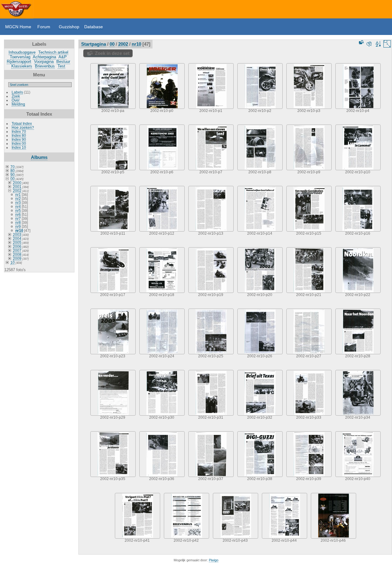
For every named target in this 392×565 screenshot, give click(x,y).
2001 (17, 187)
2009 (17, 258)
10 (12, 262)
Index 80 (19, 135)
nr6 (18, 215)
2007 (17, 250)
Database (93, 26)
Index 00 (19, 143)
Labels (17, 92)
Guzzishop (69, 26)
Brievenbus (45, 66)
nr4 (18, 207)
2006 (17, 246)
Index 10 (19, 147)
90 (12, 175)
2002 (17, 191)
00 (12, 179)
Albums (39, 157)
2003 (17, 234)
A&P (62, 57)
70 (12, 167)
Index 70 (19, 131)
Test (61, 66)
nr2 (18, 199)
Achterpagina (44, 57)
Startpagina (93, 44)
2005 (17, 242)
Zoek (16, 96)
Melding (18, 104)
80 (12, 171)
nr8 (18, 223)
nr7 (18, 219)
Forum (43, 26)
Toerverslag (20, 57)
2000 (17, 183)
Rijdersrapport (19, 61)
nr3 (18, 203)
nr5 (18, 211)
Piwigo (213, 560)
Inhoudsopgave (22, 52)
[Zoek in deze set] (361, 42)
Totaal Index (22, 123)
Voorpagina (44, 61)
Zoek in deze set (112, 53)
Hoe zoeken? (23, 127)
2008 (17, 254)
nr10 (19, 231)
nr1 (18, 195)
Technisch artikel (53, 52)
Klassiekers (21, 66)
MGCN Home (18, 26)
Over (16, 100)
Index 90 (19, 139)
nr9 (18, 227)
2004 (17, 238)
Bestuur (63, 61)
